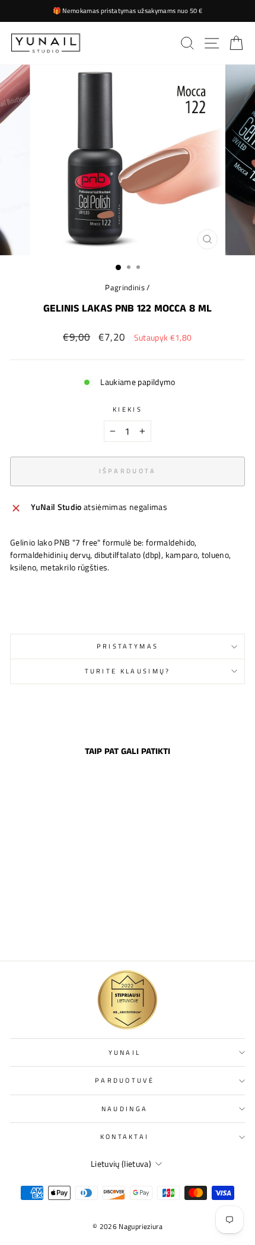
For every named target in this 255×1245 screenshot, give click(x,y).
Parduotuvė (124, 1080)
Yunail (125, 1052)
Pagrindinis (125, 287)
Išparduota (55, 926)
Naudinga (124, 1108)
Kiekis (127, 409)
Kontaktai (124, 1136)
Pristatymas (127, 646)
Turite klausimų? (128, 671)
